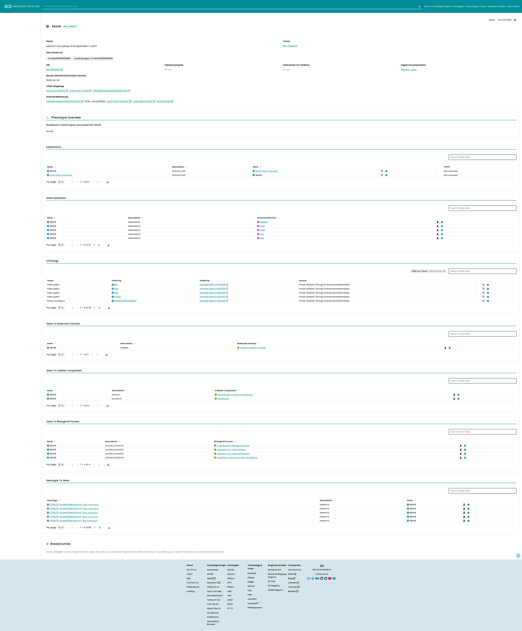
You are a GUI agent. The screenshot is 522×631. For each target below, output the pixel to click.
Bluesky (292, 591)
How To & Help (214, 591)
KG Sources (213, 612)
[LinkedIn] (325, 578)
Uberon (231, 574)
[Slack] (312, 578)
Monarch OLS (274, 569)
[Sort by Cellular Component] (238, 390)
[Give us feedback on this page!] (518, 555)
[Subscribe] (308, 578)
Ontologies (458, 6)
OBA (229, 591)
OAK (250, 590)
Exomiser (252, 573)
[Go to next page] (93, 244)
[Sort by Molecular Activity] (257, 343)
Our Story (191, 569)
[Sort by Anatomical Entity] (277, 217)
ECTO (230, 608)
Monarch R (212, 582)
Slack (291, 574)
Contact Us (192, 582)
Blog (290, 578)
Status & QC (213, 587)
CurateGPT (253, 603)
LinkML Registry (275, 590)
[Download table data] (107, 181)
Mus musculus (290, 45)
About (427, 6)
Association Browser (213, 623)
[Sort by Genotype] (59, 500)
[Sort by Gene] (54, 166)
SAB (188, 578)
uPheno (231, 578)
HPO (229, 582)
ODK (250, 594)
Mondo (230, 569)
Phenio (230, 587)
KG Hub (271, 581)
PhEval (251, 577)
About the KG (214, 608)
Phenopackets (255, 607)
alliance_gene (409, 69)
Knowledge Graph (442, 6)
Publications (193, 587)
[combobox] (232, 6)
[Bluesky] (334, 578)
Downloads (212, 569)
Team (189, 574)
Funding (191, 591)
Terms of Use (213, 600)
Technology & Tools (476, 6)
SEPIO (230, 604)
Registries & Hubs (497, 6)
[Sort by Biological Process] (234, 441)
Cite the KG (213, 604)
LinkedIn (292, 582)
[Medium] (317, 578)
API (209, 574)
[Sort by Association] (186, 166)
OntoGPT (252, 599)
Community (513, 6)
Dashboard (212, 617)
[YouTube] (329, 578)
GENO (230, 600)
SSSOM (251, 586)
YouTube (293, 587)
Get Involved (294, 569)
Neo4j (210, 578)
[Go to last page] (98, 244)
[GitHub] (321, 578)
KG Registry (274, 585)
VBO (229, 595)
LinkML (251, 582)
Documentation (215, 595)
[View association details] (386, 171)
